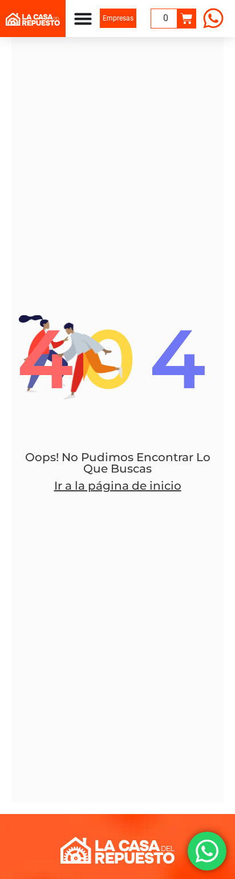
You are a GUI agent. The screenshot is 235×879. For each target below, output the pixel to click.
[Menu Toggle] (83, 18)
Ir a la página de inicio (117, 486)
